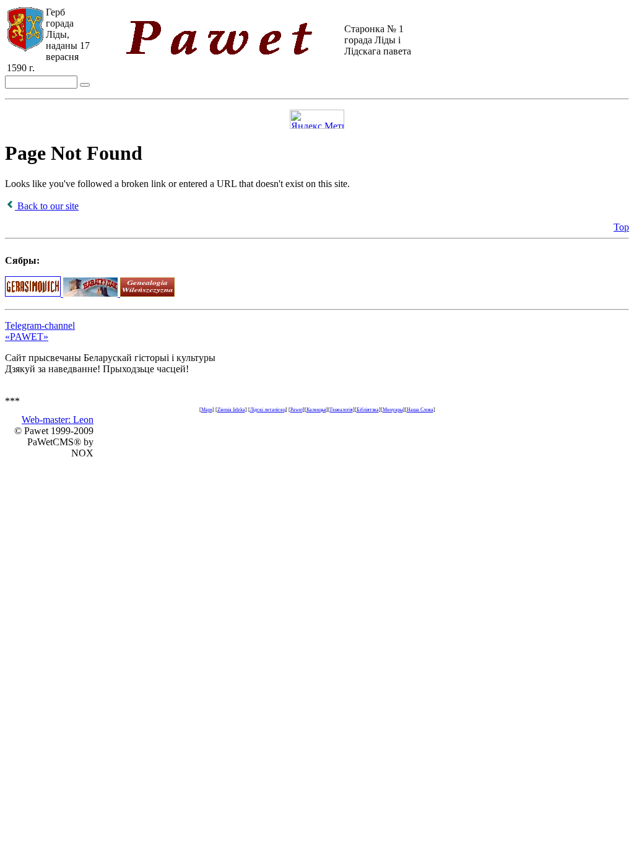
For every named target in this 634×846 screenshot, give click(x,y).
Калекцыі (316, 409)
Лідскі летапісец (267, 409)
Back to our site (47, 206)
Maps (206, 409)
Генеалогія (341, 409)
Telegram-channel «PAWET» (40, 331)
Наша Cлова (420, 409)
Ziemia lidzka (231, 409)
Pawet (296, 409)
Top (621, 227)
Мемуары (393, 409)
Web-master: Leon (57, 419)
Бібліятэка (368, 409)
